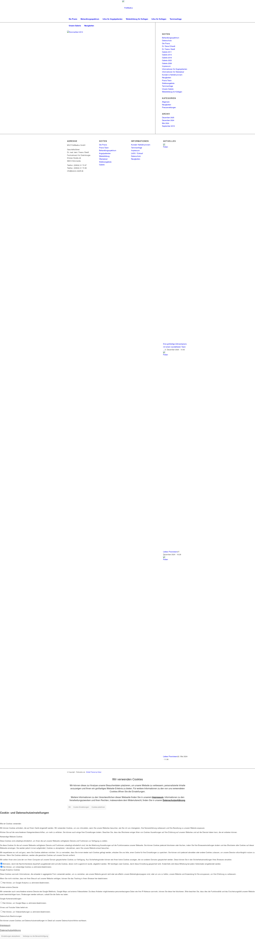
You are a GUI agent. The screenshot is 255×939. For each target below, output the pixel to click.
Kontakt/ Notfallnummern (140, 144)
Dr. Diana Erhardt (168, 46)
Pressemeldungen (169, 107)
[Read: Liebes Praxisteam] (165, 354)
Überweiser (103, 159)
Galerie (102, 164)
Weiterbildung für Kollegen (172, 91)
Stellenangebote (168, 83)
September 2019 (168, 126)
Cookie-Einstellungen (81, 807)
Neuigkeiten (166, 77)
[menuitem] (73, 19)
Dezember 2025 (168, 117)
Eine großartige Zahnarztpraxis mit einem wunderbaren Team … (175, 347)
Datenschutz (167, 40)
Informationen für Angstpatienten (174, 69)
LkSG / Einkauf (137, 153)
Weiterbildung (104, 156)
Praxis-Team (167, 80)
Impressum (166, 66)
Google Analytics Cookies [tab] (10, 869)
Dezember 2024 (168, 120)
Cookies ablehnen (98, 807)
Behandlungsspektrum (170, 37)
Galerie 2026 (167, 63)
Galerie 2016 (167, 57)
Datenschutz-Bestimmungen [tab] (11, 916)
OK (69, 807)
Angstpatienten (105, 153)
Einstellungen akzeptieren (10, 936)
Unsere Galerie (167, 89)
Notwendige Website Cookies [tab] (11, 836)
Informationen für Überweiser (173, 72)
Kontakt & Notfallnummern (172, 74)
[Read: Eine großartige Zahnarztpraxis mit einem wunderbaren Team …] (165, 147)
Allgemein (166, 102)
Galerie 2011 (167, 52)
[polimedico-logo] (127, 8)
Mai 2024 (165, 123)
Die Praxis (166, 43)
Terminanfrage (167, 86)
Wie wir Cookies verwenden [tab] (10, 823)
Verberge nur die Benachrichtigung (35, 936)
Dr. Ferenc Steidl (168, 49)
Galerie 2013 (167, 54)
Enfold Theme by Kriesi (93, 772)
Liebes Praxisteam (170, 551)
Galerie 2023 (167, 60)
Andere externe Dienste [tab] (9, 887)
